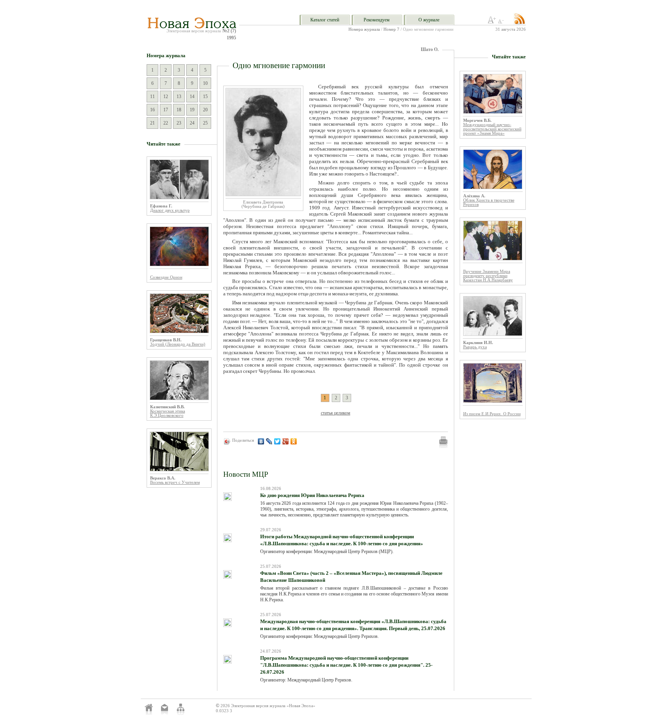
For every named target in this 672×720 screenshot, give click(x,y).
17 (165, 109)
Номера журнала (364, 29)
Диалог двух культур (170, 210)
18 (179, 109)
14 (192, 96)
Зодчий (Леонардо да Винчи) (177, 344)
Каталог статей (324, 20)
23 (179, 123)
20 (205, 109)
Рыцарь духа (475, 347)
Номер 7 (391, 29)
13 (179, 96)
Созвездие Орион (166, 277)
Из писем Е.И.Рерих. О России (492, 414)
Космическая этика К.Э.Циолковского (167, 413)
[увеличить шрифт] (492, 22)
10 (205, 83)
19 (192, 109)
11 (152, 96)
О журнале (428, 20)
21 (152, 123)
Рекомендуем (377, 20)
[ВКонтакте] (261, 441)
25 (205, 123)
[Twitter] (277, 441)
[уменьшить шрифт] (502, 22)
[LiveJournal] (269, 441)
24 (192, 123)
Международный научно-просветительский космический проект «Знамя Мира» (492, 129)
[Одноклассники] (294, 441)
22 (165, 123)
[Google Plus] (286, 441)
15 (205, 96)
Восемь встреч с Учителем (175, 482)
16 (152, 109)
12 (165, 96)
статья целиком (335, 413)
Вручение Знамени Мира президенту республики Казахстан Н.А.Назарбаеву (488, 275)
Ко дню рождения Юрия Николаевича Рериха (312, 495)
